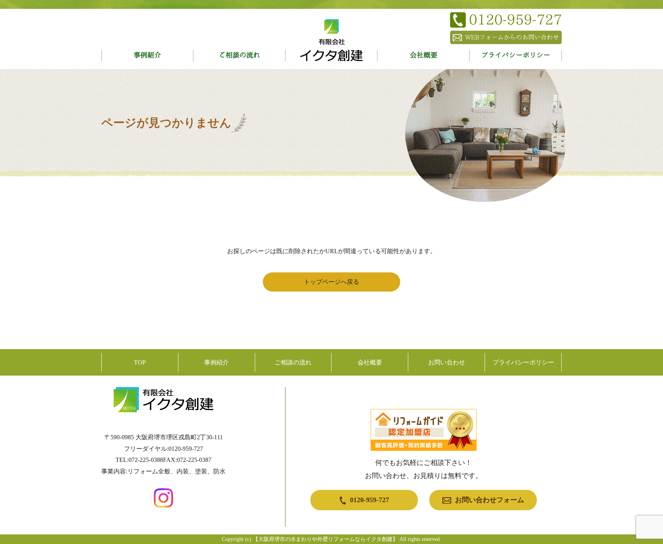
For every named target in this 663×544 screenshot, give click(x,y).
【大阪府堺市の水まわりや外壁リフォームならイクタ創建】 (325, 539)
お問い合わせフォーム (489, 500)
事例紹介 (147, 55)
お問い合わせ (446, 362)
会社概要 (423, 55)
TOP (140, 362)
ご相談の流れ (239, 55)
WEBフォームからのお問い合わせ (512, 37)
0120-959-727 (369, 500)
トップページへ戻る (331, 282)
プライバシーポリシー (515, 55)
